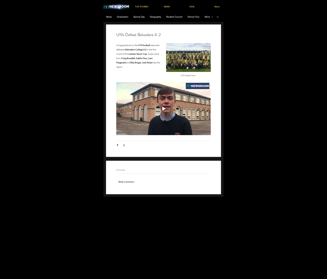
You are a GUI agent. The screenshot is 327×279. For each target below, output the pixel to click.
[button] (218, 17)
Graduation (122, 16)
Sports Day (139, 16)
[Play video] (163, 108)
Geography (155, 16)
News (109, 16)
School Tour (194, 16)
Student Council (174, 16)
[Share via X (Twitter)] (123, 145)
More (207, 16)
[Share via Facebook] (117, 145)
